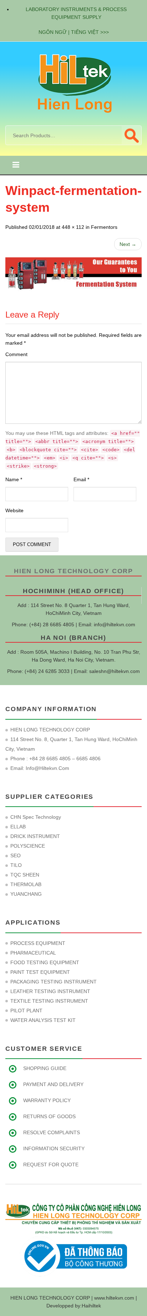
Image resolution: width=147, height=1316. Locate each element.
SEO (15, 855)
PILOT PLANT (26, 1010)
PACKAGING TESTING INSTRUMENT (53, 982)
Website (14, 510)
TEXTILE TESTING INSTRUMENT (49, 1001)
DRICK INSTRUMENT (35, 836)
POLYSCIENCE (27, 846)
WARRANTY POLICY (47, 1100)
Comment (16, 354)
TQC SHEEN (24, 875)
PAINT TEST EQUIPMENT (40, 972)
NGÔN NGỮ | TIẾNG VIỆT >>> (74, 32)
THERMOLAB (25, 884)
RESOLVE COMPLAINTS (51, 1132)
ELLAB (18, 826)
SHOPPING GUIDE (44, 1068)
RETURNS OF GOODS (49, 1116)
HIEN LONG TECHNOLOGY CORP (73, 571)
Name (13, 479)
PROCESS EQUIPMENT (37, 943)
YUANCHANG (26, 894)
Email (81, 479)
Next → (128, 244)
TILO (16, 865)
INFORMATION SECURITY (54, 1148)
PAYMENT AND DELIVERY (53, 1084)
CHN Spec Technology (35, 817)
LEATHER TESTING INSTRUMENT (50, 991)
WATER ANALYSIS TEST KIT (43, 1020)
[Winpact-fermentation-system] (73, 274)
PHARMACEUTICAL (33, 953)
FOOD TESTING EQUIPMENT (44, 962)
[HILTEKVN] (73, 83)
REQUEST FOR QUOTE (50, 1164)
